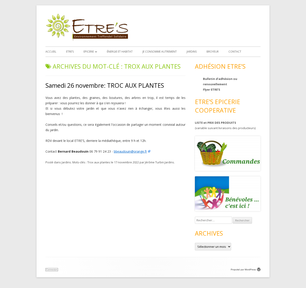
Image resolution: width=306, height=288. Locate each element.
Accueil (50, 51)
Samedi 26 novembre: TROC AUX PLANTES (104, 85)
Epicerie (89, 51)
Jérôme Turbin (154, 162)
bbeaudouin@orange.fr (130, 151)
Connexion (51, 269)
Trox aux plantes (98, 162)
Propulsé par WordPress (243, 269)
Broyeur (213, 51)
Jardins (192, 51)
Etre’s (70, 51)
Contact (234, 51)
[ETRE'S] (86, 39)
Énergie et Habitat (120, 51)
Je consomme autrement (159, 51)
